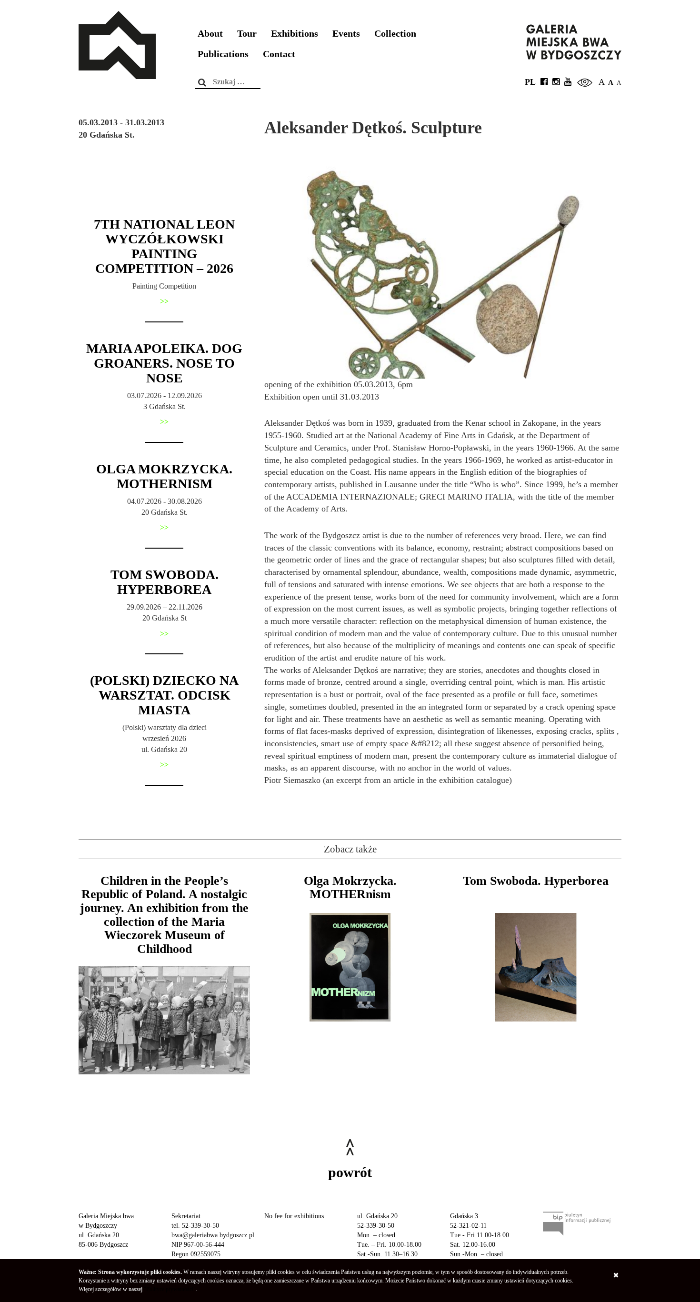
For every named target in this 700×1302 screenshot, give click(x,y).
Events (346, 34)
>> (164, 301)
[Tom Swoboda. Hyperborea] (535, 967)
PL (530, 82)
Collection (395, 34)
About (210, 34)
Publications (223, 54)
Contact (279, 54)
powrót (350, 1172)
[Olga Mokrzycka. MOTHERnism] (350, 967)
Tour (247, 34)
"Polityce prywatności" (170, 1289)
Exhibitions (294, 34)
